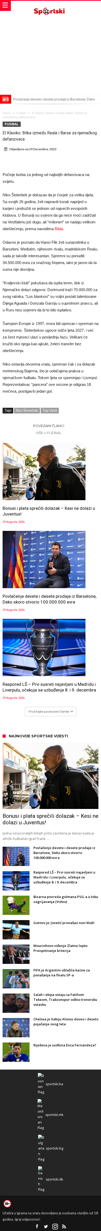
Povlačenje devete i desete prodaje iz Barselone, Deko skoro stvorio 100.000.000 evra (49, 599)
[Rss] (64, 1226)
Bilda (59, 229)
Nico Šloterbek (27, 410)
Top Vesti (49, 410)
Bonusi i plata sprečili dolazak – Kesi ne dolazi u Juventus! (49, 511)
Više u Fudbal (48, 433)
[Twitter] (46, 1226)
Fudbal (21, 113)
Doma (7, 113)
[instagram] (55, 1226)
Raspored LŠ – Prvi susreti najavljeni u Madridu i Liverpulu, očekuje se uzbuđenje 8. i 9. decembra (49, 687)
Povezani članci (48, 426)
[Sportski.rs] (50, 6)
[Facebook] (37, 1226)
